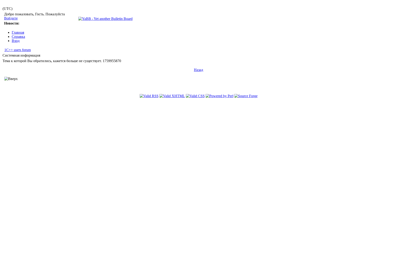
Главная (18, 32)
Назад (198, 70)
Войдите (11, 18)
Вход (16, 41)
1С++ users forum (17, 50)
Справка (18, 37)
